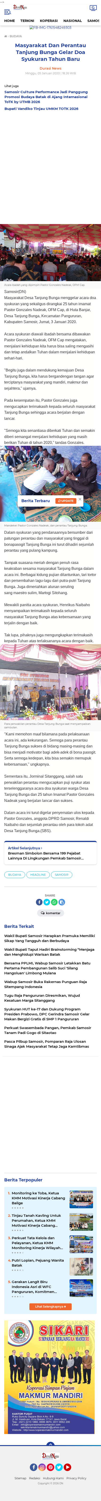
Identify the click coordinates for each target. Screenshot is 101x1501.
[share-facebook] (39, 902)
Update (67, 501)
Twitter (61, 1473)
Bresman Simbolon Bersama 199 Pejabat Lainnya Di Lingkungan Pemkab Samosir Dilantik (44, 856)
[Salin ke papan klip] (61, 902)
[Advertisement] (50, 166)
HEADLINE (38, 874)
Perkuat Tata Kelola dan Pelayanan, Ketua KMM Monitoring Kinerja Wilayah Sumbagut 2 (36, 1243)
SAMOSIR (61, 874)
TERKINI (27, 21)
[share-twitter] (46, 902)
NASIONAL (72, 21)
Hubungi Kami (53, 1478)
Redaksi (34, 1478)
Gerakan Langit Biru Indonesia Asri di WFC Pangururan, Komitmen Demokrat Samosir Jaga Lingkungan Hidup (33, 1287)
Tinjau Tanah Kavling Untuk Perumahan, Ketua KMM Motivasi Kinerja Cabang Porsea (36, 1220)
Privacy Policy (76, 1478)
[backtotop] (50, 1446)
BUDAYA (14, 874)
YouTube (71, 1473)
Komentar (52, 913)
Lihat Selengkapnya (49, 1306)
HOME (9, 21)
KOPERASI (49, 21)
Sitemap (20, 1478)
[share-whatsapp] (54, 902)
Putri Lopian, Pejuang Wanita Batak (38, 1263)
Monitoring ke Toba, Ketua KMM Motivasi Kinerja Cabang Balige (38, 1198)
